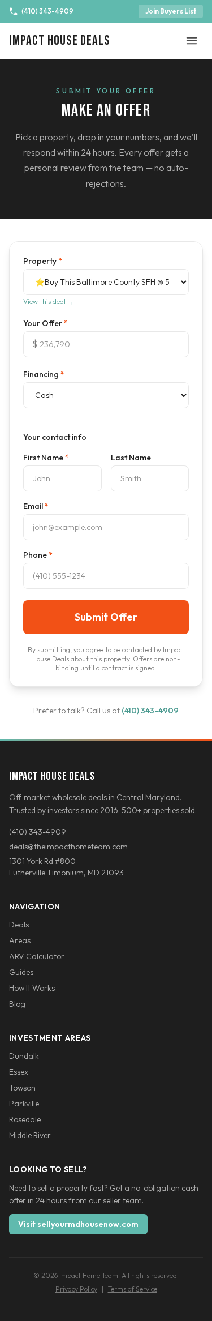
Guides (21, 972)
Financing (43, 374)
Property (42, 261)
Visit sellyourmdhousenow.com (78, 1224)
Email (36, 506)
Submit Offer (106, 616)
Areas (20, 940)
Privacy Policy (76, 1289)
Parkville (24, 1103)
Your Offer (45, 323)
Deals (19, 925)
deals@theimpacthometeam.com (68, 846)
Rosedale (25, 1119)
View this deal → (48, 301)
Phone (38, 555)
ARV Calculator (36, 956)
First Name (46, 457)
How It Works (32, 988)
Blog (17, 1004)
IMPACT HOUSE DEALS (59, 40)
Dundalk (24, 1056)
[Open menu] (191, 40)
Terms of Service (132, 1289)
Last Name (131, 457)
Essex (18, 1072)
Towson (22, 1088)
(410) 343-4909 (47, 11)
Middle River (30, 1135)
